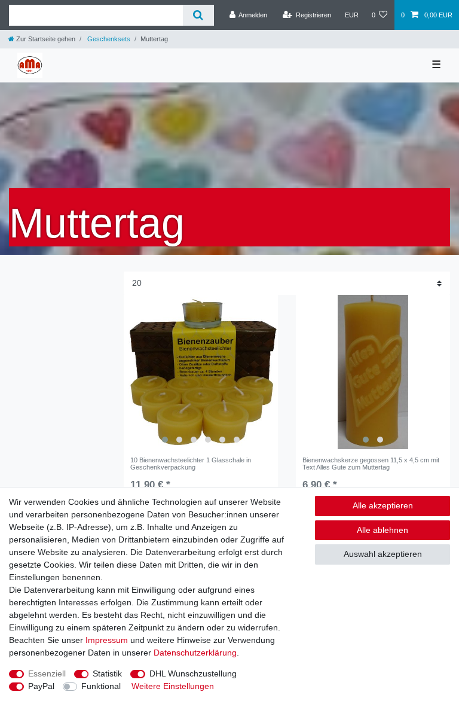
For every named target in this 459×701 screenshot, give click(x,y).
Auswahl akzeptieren (383, 554)
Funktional (101, 686)
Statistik (107, 673)
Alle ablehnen (382, 530)
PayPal (41, 686)
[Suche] (198, 15)
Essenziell (47, 673)
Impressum (106, 640)
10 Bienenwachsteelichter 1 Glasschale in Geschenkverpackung (190, 463)
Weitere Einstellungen (172, 686)
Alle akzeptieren (383, 505)
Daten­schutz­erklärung (195, 652)
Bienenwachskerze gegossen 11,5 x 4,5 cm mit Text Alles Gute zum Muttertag (370, 463)
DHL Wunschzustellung (193, 673)
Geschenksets (107, 38)
